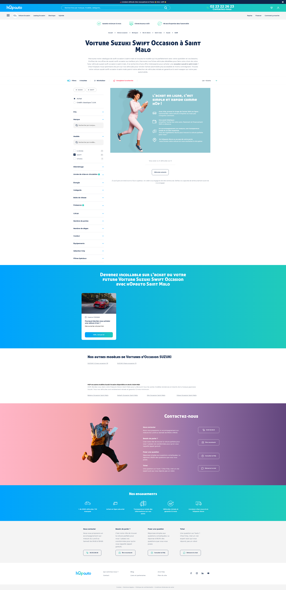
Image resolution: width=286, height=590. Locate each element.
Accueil (110, 33)
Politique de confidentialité (144, 587)
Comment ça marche (272, 15)
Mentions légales (128, 587)
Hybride (61, 15)
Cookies (118, 587)
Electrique (51, 15)
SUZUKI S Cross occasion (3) (98, 363)
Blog (132, 572)
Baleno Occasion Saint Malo (98, 395)
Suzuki (168, 33)
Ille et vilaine (146, 33)
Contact (106, 575)
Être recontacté (210, 442)
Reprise (249, 15)
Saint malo (158, 33)
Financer (258, 15)
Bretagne (135, 33)
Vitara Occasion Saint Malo (187, 395)
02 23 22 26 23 (210, 430)
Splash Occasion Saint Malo (127, 395)
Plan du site (162, 575)
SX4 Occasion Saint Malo (156, 395)
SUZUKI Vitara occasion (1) (126, 363)
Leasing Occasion (39, 15)
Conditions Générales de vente (164, 587)
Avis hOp (161, 572)
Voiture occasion (122, 33)
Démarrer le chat (210, 468)
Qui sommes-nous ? (110, 572)
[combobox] (115, 8)
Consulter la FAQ (210, 456)
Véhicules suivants (160, 172)
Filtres (74, 80)
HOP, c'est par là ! (99, 334)
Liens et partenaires (138, 575)
